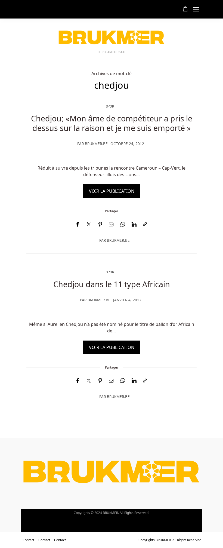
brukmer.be (96, 143)
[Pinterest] (100, 224)
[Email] (111, 224)
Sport (111, 106)
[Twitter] (89, 224)
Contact (28, 540)
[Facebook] (78, 224)
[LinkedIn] (134, 224)
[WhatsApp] (122, 224)
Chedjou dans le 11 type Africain (111, 284)
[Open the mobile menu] (196, 9)
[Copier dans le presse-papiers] (145, 224)
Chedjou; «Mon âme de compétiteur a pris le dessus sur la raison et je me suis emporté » (111, 123)
